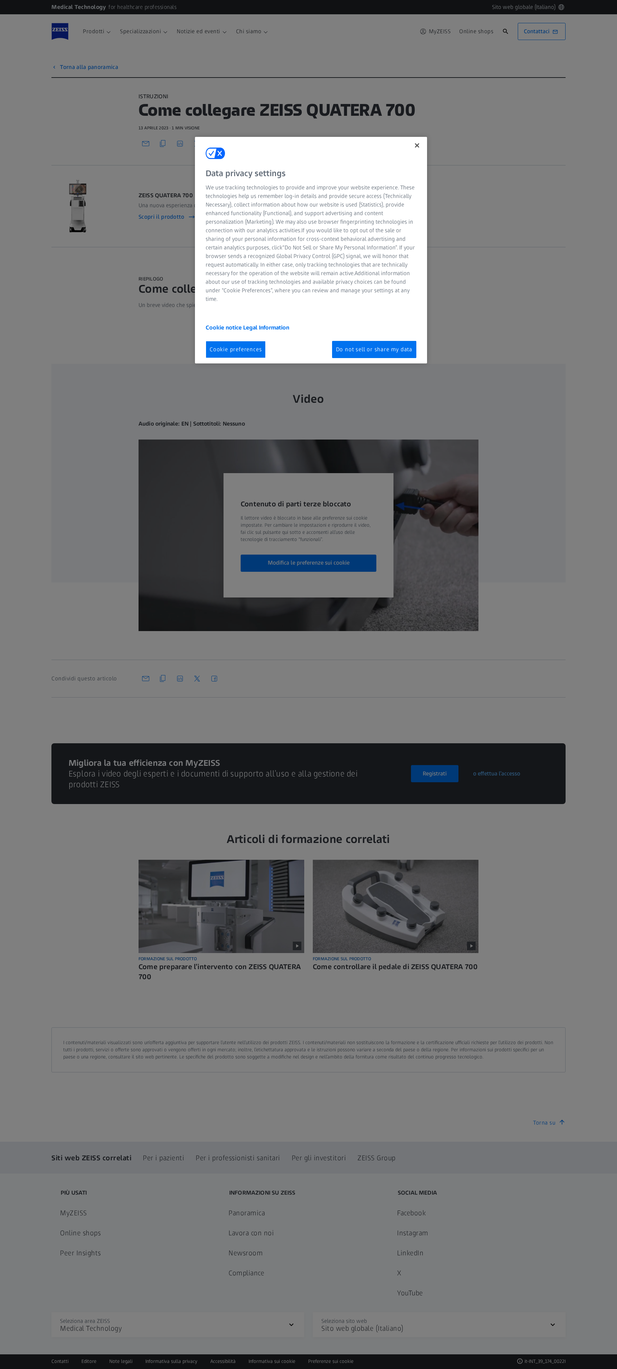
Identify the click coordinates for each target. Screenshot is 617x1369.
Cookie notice (224, 327)
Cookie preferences (236, 349)
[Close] (417, 145)
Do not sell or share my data (374, 349)
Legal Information (266, 327)
